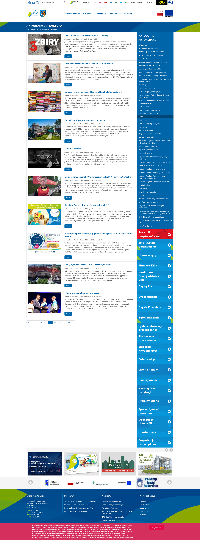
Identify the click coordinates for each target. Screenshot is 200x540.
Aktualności (88, 14)
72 (50, 322)
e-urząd (86, 2)
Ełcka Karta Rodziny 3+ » (111, 508)
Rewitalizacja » (144, 185)
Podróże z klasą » (145, 226)
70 (41, 322)
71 (45, 322)
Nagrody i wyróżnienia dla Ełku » (151, 134)
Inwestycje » (143, 85)
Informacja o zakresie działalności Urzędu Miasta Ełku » (118, 512)
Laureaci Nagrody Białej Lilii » (150, 123)
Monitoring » (143, 127)
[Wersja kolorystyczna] (161, 2)
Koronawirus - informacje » (149, 113)
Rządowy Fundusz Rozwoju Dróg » (152, 169)
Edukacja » (143, 58)
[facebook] (29, 4)
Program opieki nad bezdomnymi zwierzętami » (151, 207)
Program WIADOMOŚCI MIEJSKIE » (152, 166)
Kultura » (142, 117)
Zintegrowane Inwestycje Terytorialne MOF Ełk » (155, 221)
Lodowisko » (144, 508)
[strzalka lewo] (171, 450)
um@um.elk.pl (37, 512)
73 (55, 322)
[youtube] (33, 4)
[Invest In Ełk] (74, 2)
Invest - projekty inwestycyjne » (151, 92)
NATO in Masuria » (146, 130)
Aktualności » (144, 45)
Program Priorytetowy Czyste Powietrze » (154, 162)
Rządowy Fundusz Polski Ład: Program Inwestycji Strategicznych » (153, 177)
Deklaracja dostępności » (111, 501)
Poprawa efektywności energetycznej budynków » (153, 157)
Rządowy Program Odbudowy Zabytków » (154, 182)
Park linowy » (144, 501)
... (36, 322)
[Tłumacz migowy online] (170, 2)
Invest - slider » (144, 106)
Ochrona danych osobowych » (113, 505)
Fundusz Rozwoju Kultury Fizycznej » (153, 76)
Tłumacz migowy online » (111, 520)
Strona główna (73, 14)
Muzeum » (143, 515)
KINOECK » (143, 511)
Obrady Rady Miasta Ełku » (149, 146)
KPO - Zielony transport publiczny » (152, 217)
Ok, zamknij (156, 528)
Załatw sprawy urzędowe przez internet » (80, 501)
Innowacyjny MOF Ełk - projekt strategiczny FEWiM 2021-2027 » (155, 80)
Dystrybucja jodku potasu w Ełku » (152, 52)
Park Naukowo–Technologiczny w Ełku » (79, 508)
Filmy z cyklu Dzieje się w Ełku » (151, 69)
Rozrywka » (143, 188)
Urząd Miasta (115, 14)
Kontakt (128, 14)
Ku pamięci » (143, 120)
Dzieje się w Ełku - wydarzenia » (151, 55)
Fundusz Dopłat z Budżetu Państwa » (153, 72)
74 (60, 322)
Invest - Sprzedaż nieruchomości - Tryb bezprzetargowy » (154, 102)
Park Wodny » (144, 505)
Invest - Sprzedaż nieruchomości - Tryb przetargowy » (154, 96)
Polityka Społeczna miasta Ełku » (76, 505)
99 (69, 322)
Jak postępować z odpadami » (75, 511)
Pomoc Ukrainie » (145, 153)
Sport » (141, 195)
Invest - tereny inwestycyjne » (150, 110)
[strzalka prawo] (166, 450)
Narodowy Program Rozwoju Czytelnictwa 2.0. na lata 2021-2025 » (155, 142)
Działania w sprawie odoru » (149, 48)
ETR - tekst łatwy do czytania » (113, 517)
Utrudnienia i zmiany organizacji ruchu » (154, 199)
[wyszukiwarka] (65, 2)
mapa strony (136, 2)
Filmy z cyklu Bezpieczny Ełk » (150, 65)
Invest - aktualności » (147, 88)
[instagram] (37, 4)
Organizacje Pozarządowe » (149, 150)
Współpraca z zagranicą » (148, 202)
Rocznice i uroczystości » (148, 192)
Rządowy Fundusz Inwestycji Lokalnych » (154, 172)
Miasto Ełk (101, 14)
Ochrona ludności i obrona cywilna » (153, 62)
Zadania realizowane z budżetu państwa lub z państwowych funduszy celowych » (154, 212)
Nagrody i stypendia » (147, 137)
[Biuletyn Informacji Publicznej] (160, 13)
